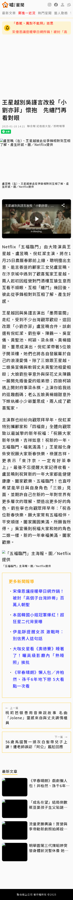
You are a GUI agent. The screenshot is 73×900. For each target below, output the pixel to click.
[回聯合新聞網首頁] (5, 5)
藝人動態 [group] (61, 12)
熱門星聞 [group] (45, 12)
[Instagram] (49, 5)
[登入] (62, 5)
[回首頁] (17, 5)
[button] (56, 5)
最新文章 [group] (9, 12)
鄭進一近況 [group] (26, 12)
